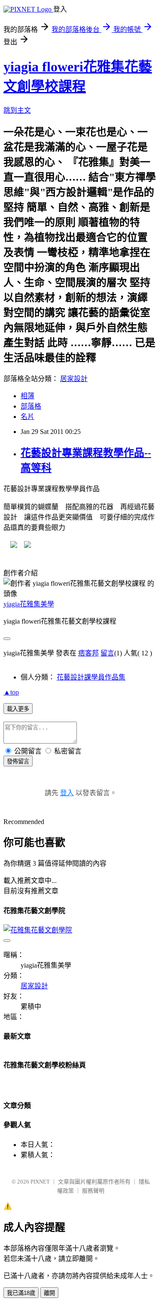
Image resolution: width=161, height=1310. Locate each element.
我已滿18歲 (21, 1293)
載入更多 (18, 709)
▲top (11, 692)
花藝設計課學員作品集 (91, 677)
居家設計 (74, 378)
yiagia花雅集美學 (28, 604)
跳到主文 (17, 110)
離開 (49, 1293)
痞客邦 (88, 653)
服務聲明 (93, 1190)
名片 (27, 416)
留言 (107, 653)
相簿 (27, 396)
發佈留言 (18, 761)
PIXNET (40, 1181)
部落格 (31, 406)
